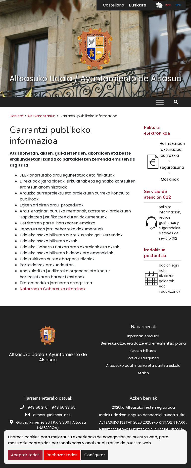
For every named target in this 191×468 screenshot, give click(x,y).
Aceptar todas (25, 455)
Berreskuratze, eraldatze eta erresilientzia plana (143, 343)
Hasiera (16, 115)
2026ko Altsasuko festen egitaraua (143, 407)
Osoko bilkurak (143, 350)
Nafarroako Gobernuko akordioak (53, 289)
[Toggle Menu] (160, 102)
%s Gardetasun (41, 115)
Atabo (143, 373)
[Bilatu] (178, 102)
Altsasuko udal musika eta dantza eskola (143, 365)
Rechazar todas (62, 455)
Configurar (94, 455)
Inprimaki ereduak (143, 336)
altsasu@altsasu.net (51, 414)
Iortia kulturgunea (143, 358)
